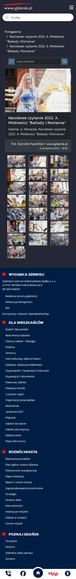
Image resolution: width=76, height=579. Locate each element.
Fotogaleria (13, 31)
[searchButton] (64, 61)
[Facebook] (23, 574)
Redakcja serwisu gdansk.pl (21, 296)
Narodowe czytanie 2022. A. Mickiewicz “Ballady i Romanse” (35, 39)
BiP (7, 308)
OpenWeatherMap (38, 314)
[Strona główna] (8, 574)
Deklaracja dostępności (18, 302)
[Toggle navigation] (71, 7)
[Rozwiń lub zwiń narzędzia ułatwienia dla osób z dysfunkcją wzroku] (68, 574)
